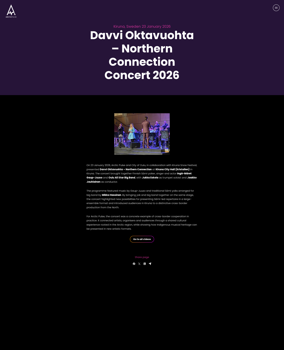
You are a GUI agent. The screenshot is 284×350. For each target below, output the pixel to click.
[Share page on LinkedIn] (144, 263)
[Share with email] (150, 263)
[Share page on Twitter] (139, 263)
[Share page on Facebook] (134, 263)
